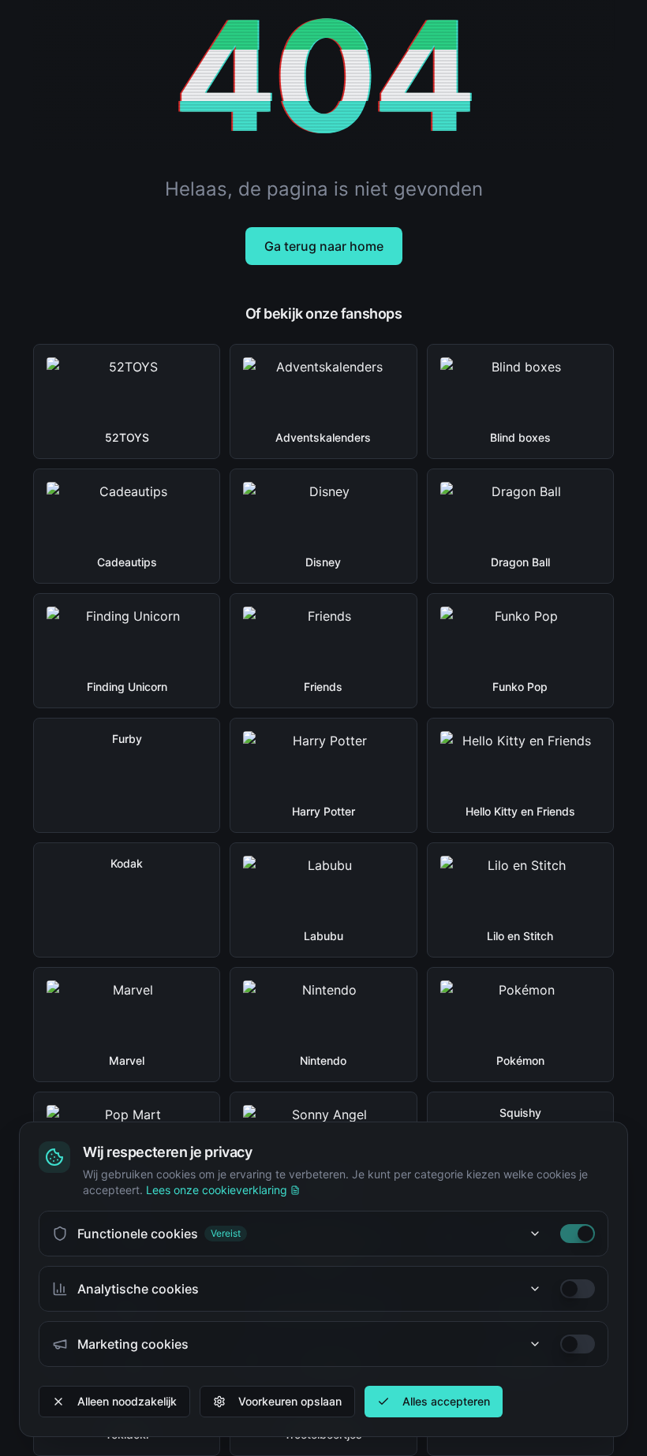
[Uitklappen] (534, 1233)
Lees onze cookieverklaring (216, 1190)
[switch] (577, 1233)
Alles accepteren (446, 1401)
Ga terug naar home (323, 246)
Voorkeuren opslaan (290, 1401)
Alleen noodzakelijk (127, 1401)
